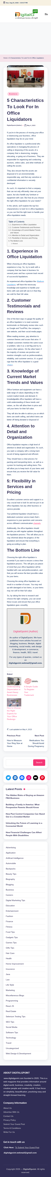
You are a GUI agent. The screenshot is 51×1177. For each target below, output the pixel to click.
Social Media (11, 1027)
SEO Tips (10, 1022)
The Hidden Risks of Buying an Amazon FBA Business (25, 796)
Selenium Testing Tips (15, 1016)
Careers (9, 895)
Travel (8, 1043)
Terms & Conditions (12, 1128)
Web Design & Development (18, 1054)
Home (5, 58)
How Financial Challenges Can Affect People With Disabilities (24, 833)
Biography (10, 879)
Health (9, 958)
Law (7, 980)
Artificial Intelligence (15, 858)
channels (37, 523)
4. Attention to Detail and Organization (24, 235)
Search (39, 762)
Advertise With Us (11, 1112)
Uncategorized (12, 1048)
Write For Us (9, 1132)
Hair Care (10, 953)
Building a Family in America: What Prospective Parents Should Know (23, 806)
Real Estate (11, 1011)
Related (15, 243)
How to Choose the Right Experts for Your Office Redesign (14, 713)
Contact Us (8, 1116)
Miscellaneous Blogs (15, 995)
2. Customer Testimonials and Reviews (25, 227)
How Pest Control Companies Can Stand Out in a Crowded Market (25, 815)
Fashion (9, 916)
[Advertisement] (25, 38)
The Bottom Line (16, 241)
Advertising (11, 848)
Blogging (10, 885)
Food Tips (10, 932)
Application (11, 853)
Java (8, 974)
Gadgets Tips (12, 937)
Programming (12, 1001)
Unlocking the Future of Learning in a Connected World (24, 824)
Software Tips (12, 1032)
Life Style (10, 985)
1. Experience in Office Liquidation (23, 225)
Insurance (10, 969)
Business (13, 94)
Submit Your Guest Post (14, 1124)
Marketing (10, 990)
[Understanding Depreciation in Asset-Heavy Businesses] (14, 681)
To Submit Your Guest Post (27, 1147)
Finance (9, 921)
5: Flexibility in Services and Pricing (23, 238)
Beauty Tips (11, 874)
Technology (11, 1038)
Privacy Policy (9, 1120)
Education (10, 906)
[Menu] (46, 14)
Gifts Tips (10, 948)
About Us (7, 1108)
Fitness (9, 927)
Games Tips (11, 943)
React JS (10, 1006)
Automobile (11, 863)
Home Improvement (15, 964)
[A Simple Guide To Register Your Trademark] (31, 681)
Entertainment (12, 911)
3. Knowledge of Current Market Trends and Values (25, 231)
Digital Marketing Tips (15, 900)
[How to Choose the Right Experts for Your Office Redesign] (14, 702)
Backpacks (10, 869)
